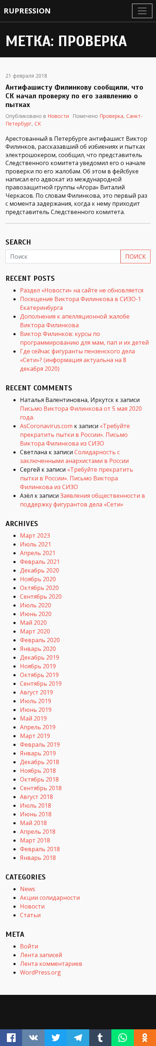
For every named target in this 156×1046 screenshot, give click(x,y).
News (27, 889)
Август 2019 (36, 692)
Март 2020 (35, 631)
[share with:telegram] (78, 1037)
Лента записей (41, 955)
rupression (27, 11)
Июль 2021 (35, 544)
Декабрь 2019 (39, 657)
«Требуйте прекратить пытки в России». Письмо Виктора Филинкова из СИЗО (75, 434)
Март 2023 (35, 536)
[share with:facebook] (11, 1037)
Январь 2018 (38, 858)
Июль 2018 (35, 805)
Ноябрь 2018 (38, 771)
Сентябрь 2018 (41, 788)
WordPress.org (40, 972)
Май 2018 (33, 823)
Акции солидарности (50, 898)
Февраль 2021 (40, 562)
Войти (29, 946)
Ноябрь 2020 (38, 579)
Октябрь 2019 (39, 675)
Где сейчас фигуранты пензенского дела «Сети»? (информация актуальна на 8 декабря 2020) (77, 360)
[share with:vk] (33, 1037)
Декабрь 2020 (39, 570)
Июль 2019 (35, 701)
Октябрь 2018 (39, 779)
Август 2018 (36, 797)
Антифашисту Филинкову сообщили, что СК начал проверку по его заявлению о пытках (74, 96)
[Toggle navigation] (142, 11)
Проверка (111, 115)
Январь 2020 (38, 649)
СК (37, 123)
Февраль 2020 (40, 640)
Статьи (30, 915)
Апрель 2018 (38, 832)
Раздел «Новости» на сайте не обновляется (81, 290)
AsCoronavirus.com (46, 426)
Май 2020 (33, 623)
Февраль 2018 (40, 849)
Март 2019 (35, 736)
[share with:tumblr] (100, 1037)
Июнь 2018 (36, 814)
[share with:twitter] (56, 1037)
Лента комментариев (51, 964)
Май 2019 (33, 718)
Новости (58, 115)
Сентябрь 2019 (41, 684)
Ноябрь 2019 (38, 666)
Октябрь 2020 (39, 588)
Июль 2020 (35, 605)
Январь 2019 (38, 753)
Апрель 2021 (38, 553)
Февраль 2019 (40, 744)
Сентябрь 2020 (41, 596)
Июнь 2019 (36, 710)
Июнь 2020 (36, 614)
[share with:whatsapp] (122, 1037)
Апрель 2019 (38, 727)
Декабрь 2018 (39, 762)
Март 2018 (35, 840)
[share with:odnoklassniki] (145, 1037)
